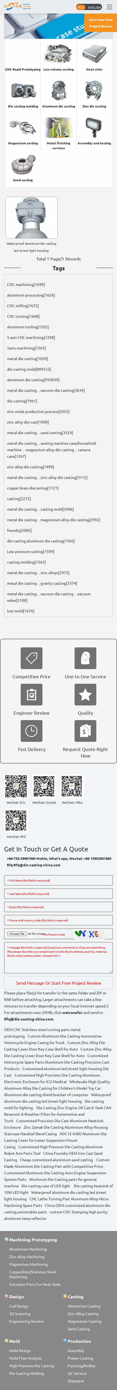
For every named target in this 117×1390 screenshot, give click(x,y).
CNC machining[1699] (26, 284)
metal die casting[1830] (27, 358)
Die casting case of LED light (45, 1185)
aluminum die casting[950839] (33, 379)
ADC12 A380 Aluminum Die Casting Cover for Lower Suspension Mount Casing (55, 1140)
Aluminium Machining (28, 1248)
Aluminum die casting (58, 106)
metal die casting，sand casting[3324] (40, 432)
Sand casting (23, 180)
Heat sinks (94, 69)
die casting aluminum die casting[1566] (41, 540)
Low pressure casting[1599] (30, 551)
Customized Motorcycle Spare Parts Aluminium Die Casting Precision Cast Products (56, 1062)
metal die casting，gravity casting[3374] (42, 583)
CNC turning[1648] (23, 316)
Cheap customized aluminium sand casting (56, 1159)
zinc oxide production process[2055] (38, 411)
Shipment (76, 1380)
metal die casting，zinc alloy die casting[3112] (47, 477)
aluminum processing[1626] (31, 294)
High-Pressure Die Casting (31, 1365)
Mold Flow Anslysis (25, 1358)
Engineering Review (26, 1321)
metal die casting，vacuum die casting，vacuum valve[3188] (49, 597)
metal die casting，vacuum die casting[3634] (46, 390)
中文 (81, 7)
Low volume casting (58, 69)
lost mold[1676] (21, 610)
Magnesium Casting (84, 1321)
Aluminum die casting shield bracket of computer (46, 1094)
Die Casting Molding (26, 1373)
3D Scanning (19, 1313)
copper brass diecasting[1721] (33, 487)
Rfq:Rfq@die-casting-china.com (33, 865)
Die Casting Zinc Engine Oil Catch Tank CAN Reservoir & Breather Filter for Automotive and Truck (57, 1114)
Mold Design (20, 1350)
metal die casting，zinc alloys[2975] (38, 572)
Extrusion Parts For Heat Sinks (35, 1284)
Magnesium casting (23, 143)
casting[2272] (19, 498)
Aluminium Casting (84, 1305)
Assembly (76, 1350)
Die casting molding (23, 106)
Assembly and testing (94, 143)
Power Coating (80, 1358)
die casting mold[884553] (29, 369)
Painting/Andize (82, 1365)
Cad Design (19, 1305)
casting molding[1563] (26, 561)
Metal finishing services (58, 145)
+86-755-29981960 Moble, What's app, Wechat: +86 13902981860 (59, 858)
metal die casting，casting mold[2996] (40, 509)
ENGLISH (94, 7)
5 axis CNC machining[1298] (31, 337)
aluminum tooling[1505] (28, 326)
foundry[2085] (19, 530)
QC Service (77, 1373)
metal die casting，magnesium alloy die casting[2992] (53, 519)
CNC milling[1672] (23, 305)
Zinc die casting (94, 106)
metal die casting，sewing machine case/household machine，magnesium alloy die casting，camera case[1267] (51, 450)
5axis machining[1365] (26, 347)
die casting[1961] (22, 400)
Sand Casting (79, 1328)
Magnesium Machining (28, 1264)
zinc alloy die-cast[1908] (28, 421)
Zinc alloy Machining (26, 1256)
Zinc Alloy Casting (83, 1313)
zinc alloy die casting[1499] (30, 466)
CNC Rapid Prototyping (23, 69)
